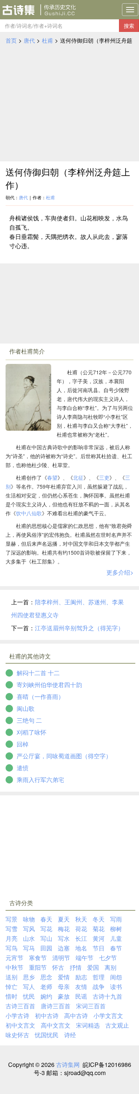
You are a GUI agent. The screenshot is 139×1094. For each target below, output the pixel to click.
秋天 (81, 919)
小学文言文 (108, 1015)
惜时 (11, 996)
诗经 (70, 1035)
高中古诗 (76, 1015)
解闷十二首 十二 (38, 672)
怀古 (58, 967)
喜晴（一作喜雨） (40, 696)
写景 (11, 919)
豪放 (64, 996)
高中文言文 (55, 1025)
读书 (116, 986)
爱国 (93, 967)
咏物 (29, 919)
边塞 (64, 948)
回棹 (23, 744)
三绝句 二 (29, 720)
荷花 (81, 928)
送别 (11, 977)
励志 (81, 977)
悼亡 (11, 986)
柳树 (116, 928)
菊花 (99, 928)
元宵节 (14, 957)
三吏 (104, 477)
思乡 (29, 977)
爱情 (64, 977)
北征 (78, 477)
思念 (46, 977)
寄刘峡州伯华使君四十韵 (49, 684)
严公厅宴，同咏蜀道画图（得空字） (64, 756)
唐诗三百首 (55, 1006)
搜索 (129, 25)
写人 (29, 986)
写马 (29, 948)
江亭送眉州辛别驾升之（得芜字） (79, 628)
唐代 (29, 40)
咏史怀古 (17, 1035)
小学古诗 (17, 1015)
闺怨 (116, 977)
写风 (29, 928)
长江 (81, 938)
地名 (81, 948)
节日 (99, 948)
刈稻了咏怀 (31, 732)
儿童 (116, 938)
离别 (110, 967)
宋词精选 (88, 1025)
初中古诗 (47, 1015)
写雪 (11, 928)
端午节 (84, 957)
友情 (81, 986)
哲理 (99, 977)
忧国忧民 (47, 1035)
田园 (46, 948)
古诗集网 (68, 1064)
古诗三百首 (20, 1006)
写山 (46, 938)
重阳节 (38, 967)
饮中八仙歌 (29, 513)
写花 (46, 928)
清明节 (61, 957)
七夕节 (108, 957)
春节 (116, 948)
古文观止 (117, 1025)
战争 (99, 986)
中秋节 (14, 967)
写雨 (116, 919)
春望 (52, 477)
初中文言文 (20, 1025)
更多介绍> (119, 572)
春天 (46, 919)
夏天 (64, 919)
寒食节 (38, 957)
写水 (64, 938)
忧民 (29, 996)
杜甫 (47, 40)
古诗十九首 (107, 996)
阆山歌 (25, 708)
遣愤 (23, 767)
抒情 (76, 967)
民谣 (81, 996)
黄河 (99, 938)
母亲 (64, 986)
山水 (29, 938)
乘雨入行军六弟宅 (40, 779)
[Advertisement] (69, 103)
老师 (46, 986)
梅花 (64, 928)
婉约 (46, 996)
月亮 (11, 938)
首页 (11, 40)
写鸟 (11, 948)
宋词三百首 (91, 1006)
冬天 (99, 919)
